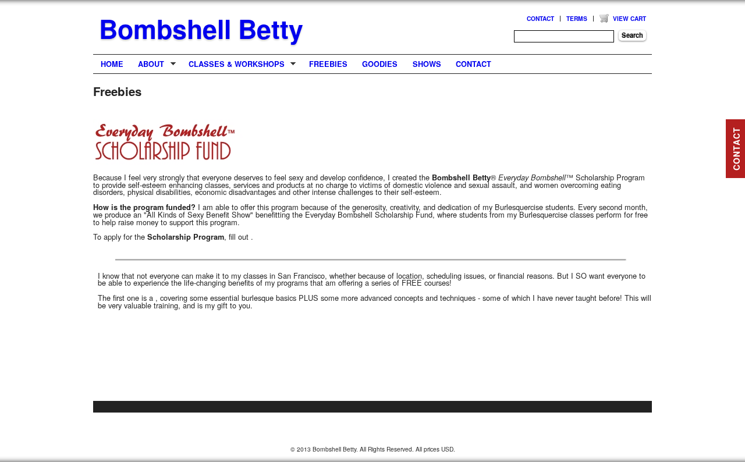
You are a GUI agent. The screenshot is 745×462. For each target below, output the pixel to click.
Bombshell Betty (201, 28)
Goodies (380, 64)
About (148, 64)
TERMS (576, 18)
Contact (473, 64)
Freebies (328, 64)
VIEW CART (629, 18)
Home (112, 64)
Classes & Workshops (233, 64)
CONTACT (540, 18)
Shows (427, 64)
